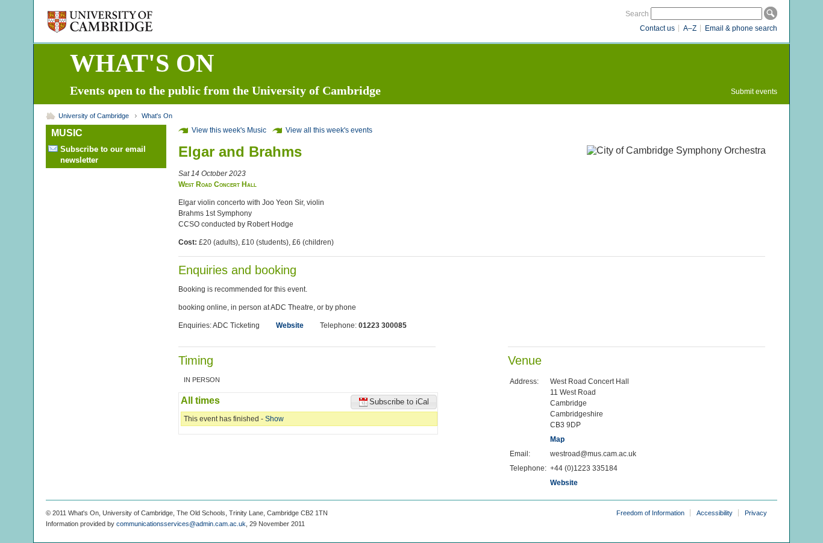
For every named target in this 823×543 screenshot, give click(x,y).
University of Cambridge (93, 115)
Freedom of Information (650, 512)
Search (637, 14)
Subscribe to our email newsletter (103, 155)
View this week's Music (229, 130)
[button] (394, 402)
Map (557, 439)
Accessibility (714, 512)
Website (290, 325)
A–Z (689, 28)
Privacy (756, 512)
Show (274, 419)
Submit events (754, 91)
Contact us (657, 28)
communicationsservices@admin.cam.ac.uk (181, 523)
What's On (157, 115)
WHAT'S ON (142, 63)
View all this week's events (329, 130)
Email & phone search (741, 28)
